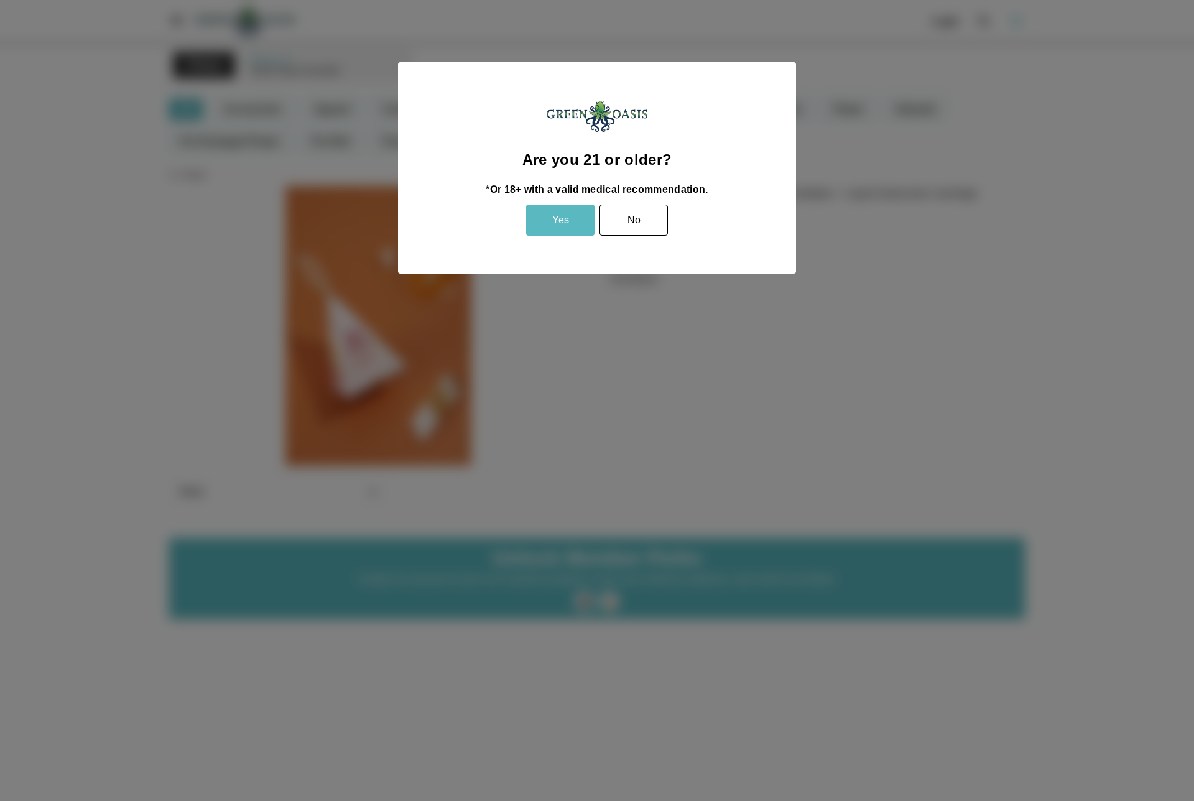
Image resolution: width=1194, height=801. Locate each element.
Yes (560, 220)
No (634, 220)
